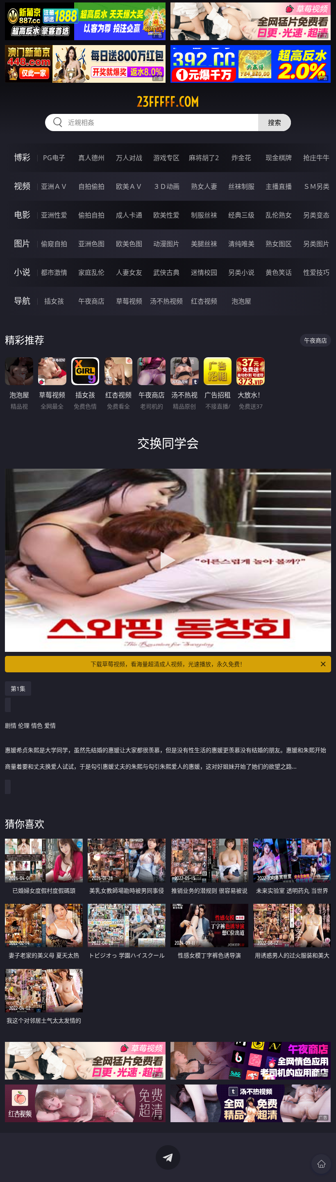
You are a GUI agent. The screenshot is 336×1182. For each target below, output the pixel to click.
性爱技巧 (316, 272)
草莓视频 (129, 301)
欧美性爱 (166, 215)
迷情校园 (204, 272)
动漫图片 (166, 243)
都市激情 (54, 272)
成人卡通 (129, 215)
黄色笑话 (279, 272)
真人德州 (91, 157)
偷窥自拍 (54, 243)
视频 (22, 186)
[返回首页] (321, 1164)
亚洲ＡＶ (54, 186)
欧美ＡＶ (129, 186)
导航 (22, 300)
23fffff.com (168, 101)
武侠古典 (166, 272)
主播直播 (279, 186)
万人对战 (129, 157)
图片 (22, 243)
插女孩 (54, 301)
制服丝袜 (204, 215)
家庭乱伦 (91, 272)
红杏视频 (204, 301)
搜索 (274, 122)
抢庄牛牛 (316, 157)
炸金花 (241, 157)
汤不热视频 (166, 301)
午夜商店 (91, 301)
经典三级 (241, 215)
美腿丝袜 (204, 243)
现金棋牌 (279, 157)
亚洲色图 (91, 243)
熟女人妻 (204, 186)
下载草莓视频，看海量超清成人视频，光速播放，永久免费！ (168, 664)
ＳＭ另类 (316, 186)
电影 (22, 214)
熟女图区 (279, 243)
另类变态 (316, 215)
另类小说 (241, 272)
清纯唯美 (241, 243)
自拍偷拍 (91, 186)
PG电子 (54, 157)
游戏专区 (166, 157)
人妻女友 (129, 272)
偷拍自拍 (91, 215)
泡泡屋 (241, 301)
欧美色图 (129, 243)
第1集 (18, 688)
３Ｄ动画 (166, 186)
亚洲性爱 (54, 215)
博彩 (22, 157)
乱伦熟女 (279, 215)
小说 (22, 272)
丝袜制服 (241, 186)
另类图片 (316, 243)
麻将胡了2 (204, 157)
